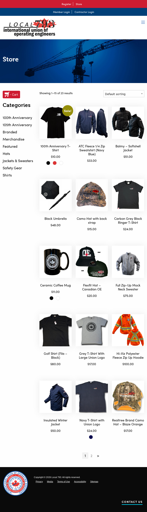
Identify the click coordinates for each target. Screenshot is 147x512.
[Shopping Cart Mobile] (85, 4)
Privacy (39, 481)
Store (79, 4)
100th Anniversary (17, 117)
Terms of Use (63, 481)
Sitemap (94, 481)
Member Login (61, 12)
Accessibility (80, 481)
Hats (6, 153)
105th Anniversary (17, 124)
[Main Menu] (143, 22)
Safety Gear (12, 167)
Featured (10, 146)
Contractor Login (84, 12)
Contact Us (132, 502)
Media (50, 481)
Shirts (7, 175)
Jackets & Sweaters (18, 160)
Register (66, 4)
